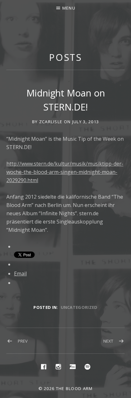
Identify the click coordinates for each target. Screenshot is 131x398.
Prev (23, 341)
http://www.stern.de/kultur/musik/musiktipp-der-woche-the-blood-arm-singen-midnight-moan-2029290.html (64, 172)
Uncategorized (79, 307)
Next (108, 341)
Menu (68, 8)
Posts (65, 57)
